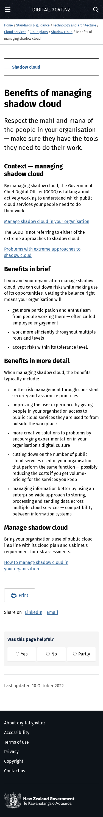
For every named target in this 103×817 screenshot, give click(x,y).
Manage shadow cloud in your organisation (46, 221)
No (53, 654)
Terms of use (16, 742)
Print (23, 595)
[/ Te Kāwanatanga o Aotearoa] (40, 800)
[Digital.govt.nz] (51, 9)
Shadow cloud (62, 32)
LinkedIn (33, 612)
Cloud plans (39, 32)
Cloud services (15, 32)
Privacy (11, 751)
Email (52, 612)
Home (8, 25)
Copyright (13, 761)
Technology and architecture (74, 25)
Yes (23, 654)
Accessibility (16, 732)
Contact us (14, 771)
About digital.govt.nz (24, 723)
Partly (83, 654)
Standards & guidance (33, 25)
